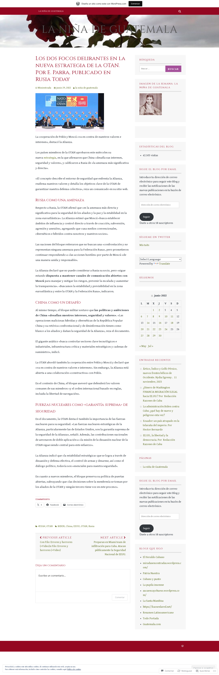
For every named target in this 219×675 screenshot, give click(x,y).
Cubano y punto (152, 579)
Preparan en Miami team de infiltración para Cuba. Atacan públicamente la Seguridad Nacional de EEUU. (108, 546)
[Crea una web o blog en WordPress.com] (182, 646)
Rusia (91, 526)
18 (172, 322)
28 (148, 335)
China (69, 526)
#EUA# (41, 526)
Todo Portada (151, 618)
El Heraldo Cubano (153, 557)
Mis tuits (144, 245)
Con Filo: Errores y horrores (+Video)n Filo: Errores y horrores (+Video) (56, 544)
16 (160, 322)
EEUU (76, 526)
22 (154, 329)
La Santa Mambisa (153, 600)
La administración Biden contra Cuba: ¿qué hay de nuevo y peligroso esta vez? (161, 411)
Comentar (120, 597)
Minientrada (44, 87)
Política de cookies (74, 669)
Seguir (146, 216)
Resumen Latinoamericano (158, 612)
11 (172, 316)
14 (148, 322)
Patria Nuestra (151, 573)
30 (160, 335)
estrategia (50, 157)
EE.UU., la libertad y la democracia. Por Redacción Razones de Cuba (159, 440)
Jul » (150, 346)
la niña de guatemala (86, 87)
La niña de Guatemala (50, 11)
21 (148, 329)
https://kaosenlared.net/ (157, 606)
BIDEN (61, 526)
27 (142, 335)
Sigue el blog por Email (158, 169)
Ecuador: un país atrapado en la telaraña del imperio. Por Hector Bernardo (161, 425)
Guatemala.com (152, 624)
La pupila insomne (153, 584)
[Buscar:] (153, 68)
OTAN (49, 526)
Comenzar (135, 4)
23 (160, 329)
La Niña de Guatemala (110, 30)
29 (154, 335)
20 (142, 329)
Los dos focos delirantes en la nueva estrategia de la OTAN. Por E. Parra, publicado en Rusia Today (80, 69)
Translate (164, 263)
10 (166, 316)
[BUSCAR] (180, 11)
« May (142, 346)
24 (166, 329)
